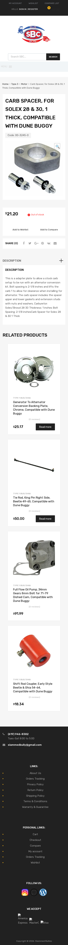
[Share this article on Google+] (35, 243)
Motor (24, 84)
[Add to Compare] (54, 356)
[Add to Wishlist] (54, 350)
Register (33, 9)
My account (35, 851)
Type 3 (14, 84)
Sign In (22, 9)
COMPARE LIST (52, 3)
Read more (45, 427)
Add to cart (53, 614)
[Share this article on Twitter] (29, 243)
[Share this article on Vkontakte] (48, 243)
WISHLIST (33, 3)
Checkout (35, 840)
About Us (35, 773)
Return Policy (35, 790)
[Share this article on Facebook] (23, 243)
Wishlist (35, 862)
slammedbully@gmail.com (25, 744)
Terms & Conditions (35, 801)
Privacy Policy (35, 784)
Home (5, 84)
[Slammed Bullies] (34, 45)
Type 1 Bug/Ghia (22, 398)
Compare (35, 845)
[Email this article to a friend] (54, 243)
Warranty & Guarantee (35, 807)
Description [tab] (12, 260)
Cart (35, 834)
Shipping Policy (35, 795)
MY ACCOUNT (15, 3)
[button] (4, 66)
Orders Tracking (35, 778)
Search (53, 57)
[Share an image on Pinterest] (42, 243)
